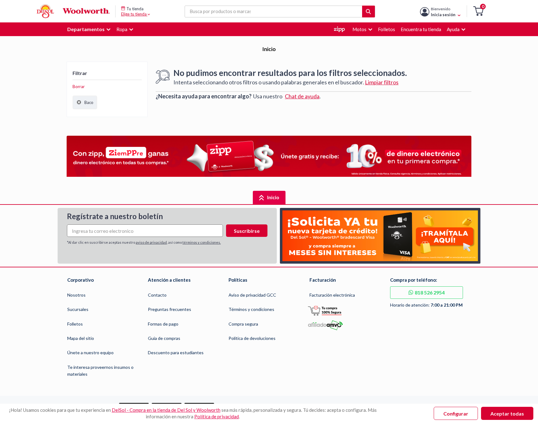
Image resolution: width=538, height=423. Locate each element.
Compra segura (243, 324)
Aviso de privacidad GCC (252, 295)
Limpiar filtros (382, 82)
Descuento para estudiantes (176, 352)
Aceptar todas (507, 413)
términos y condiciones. (201, 242)
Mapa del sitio (80, 338)
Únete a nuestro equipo (90, 352)
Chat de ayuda (302, 96)
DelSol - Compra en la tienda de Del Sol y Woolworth (166, 410)
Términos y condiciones (251, 309)
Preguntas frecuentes (169, 309)
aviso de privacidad (151, 242)
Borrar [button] (79, 86)
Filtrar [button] (80, 73)
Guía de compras (164, 338)
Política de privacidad (216, 416)
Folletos (75, 324)
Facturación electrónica (332, 295)
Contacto (157, 295)
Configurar (455, 413)
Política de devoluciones (252, 338)
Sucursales (77, 309)
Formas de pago (163, 324)
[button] (478, 11)
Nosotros (76, 295)
